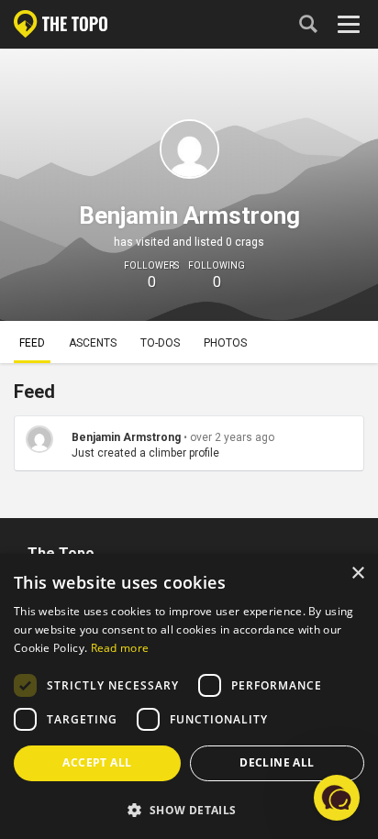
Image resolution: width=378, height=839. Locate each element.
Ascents (93, 343)
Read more (120, 648)
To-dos (160, 343)
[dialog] (189, 696)
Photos (225, 343)
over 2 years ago (232, 437)
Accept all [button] (96, 762)
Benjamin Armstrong (126, 437)
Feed (32, 343)
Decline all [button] (276, 762)
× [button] (357, 573)
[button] (189, 809)
